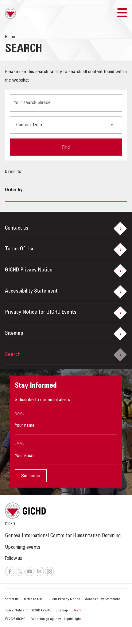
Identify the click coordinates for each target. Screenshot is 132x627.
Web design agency (46, 619)
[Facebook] (9, 575)
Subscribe (30, 476)
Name (19, 413)
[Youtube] (29, 575)
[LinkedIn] (39, 575)
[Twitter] (20, 575)
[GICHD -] (19, 13)
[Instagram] (49, 575)
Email (19, 443)
